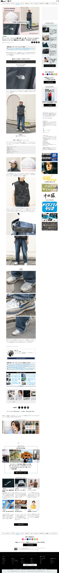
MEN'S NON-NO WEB (3, 1)
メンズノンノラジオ (32, 490)
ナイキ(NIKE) (23, 411)
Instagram (43, 74)
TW (32, 42)
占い (49, 3)
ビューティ (22, 3)
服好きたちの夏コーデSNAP (30, 411)
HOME (3, 415)
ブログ (32, 3)
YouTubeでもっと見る (22, 472)
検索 (56, 1)
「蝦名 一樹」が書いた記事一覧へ (21, 358)
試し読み (50, 105)
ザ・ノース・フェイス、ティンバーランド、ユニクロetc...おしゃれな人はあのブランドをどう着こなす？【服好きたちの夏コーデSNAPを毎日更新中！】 (16, 376)
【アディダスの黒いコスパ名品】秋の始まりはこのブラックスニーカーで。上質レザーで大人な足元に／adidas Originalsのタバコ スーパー (53, 53)
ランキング (13, 3)
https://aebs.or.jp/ (37, 549)
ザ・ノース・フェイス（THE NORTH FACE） (13, 411)
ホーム (4, 3)
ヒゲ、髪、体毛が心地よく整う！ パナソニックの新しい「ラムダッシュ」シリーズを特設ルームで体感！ (19, 400)
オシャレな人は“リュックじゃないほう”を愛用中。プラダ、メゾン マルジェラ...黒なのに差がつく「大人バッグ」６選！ (53, 46)
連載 (47, 3)
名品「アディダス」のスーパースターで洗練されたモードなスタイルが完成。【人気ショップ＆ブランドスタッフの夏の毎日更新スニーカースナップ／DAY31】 (53, 32)
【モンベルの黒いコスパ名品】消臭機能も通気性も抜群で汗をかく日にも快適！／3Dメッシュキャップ (26, 400)
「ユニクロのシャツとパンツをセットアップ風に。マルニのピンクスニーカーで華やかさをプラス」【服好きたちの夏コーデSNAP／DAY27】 (30, 384)
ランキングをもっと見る (49, 65)
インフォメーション (54, 3)
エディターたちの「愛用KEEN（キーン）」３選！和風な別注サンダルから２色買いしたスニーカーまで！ (53, 39)
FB (34, 42)
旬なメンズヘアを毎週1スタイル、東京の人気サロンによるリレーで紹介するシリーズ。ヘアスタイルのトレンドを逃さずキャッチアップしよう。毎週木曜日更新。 (34, 516)
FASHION (4, 36)
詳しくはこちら (49, 571)
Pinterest (52, 74)
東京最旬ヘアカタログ (32, 511)
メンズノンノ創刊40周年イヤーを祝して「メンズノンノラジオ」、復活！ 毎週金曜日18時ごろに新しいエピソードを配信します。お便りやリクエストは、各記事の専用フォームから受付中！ (33, 495)
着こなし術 (13, 415)
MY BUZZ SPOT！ (19, 511)
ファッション (18, 3)
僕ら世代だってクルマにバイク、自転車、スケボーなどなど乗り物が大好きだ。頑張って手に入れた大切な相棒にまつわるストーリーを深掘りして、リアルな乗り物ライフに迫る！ (21, 495)
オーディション (8, 3)
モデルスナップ (27, 3)
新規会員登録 (50, 82)
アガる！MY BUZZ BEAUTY (8, 511)
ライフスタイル (36, 3)
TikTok (45, 74)
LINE (39, 42)
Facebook (50, 74)
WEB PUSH (56, 74)
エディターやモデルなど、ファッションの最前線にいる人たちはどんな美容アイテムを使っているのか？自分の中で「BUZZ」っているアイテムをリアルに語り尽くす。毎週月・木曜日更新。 (8, 516)
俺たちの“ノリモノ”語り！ (20, 490)
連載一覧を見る (21, 524)
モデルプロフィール (42, 3)
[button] (11, 402)
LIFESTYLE (17, 488)
